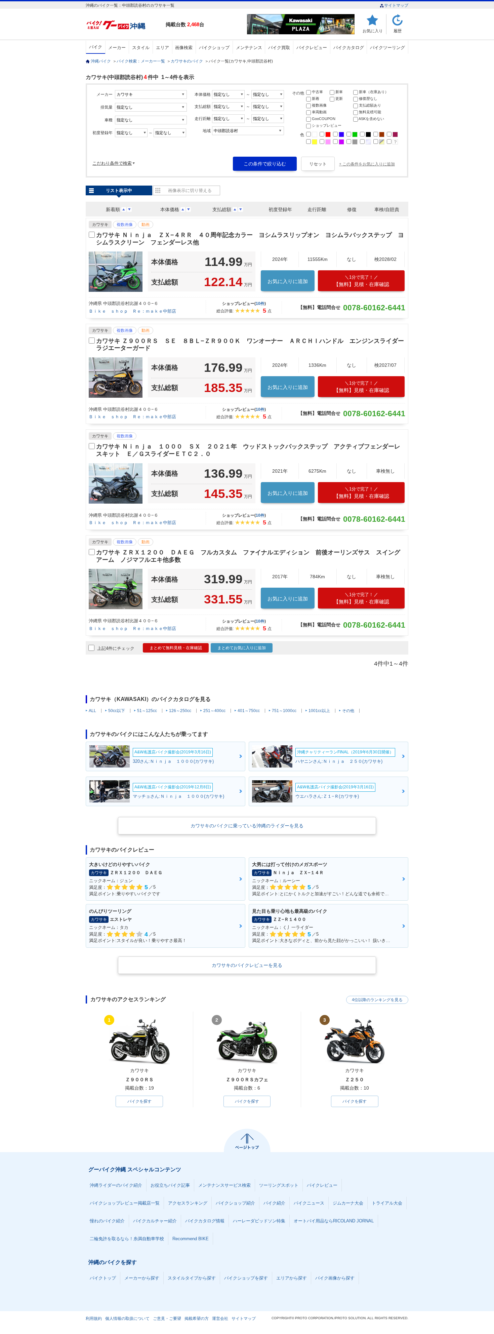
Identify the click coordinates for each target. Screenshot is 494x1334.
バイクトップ (103, 1278)
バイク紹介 (274, 1203)
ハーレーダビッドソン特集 (259, 1220)
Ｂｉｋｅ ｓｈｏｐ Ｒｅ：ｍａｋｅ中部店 (132, 311)
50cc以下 (116, 710)
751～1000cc (284, 710)
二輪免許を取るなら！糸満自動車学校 (127, 1238)
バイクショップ (214, 47)
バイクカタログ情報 (204, 1220)
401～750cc (249, 710)
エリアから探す (291, 1278)
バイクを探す (139, 1101)
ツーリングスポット (278, 1185)
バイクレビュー (311, 47)
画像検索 (184, 47)
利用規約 (94, 1318)
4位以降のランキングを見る (377, 999)
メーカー (117, 47)
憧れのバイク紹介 (107, 1220)
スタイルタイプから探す (192, 1278)
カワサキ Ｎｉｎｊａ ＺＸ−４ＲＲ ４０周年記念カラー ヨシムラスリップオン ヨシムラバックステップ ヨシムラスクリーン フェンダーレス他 (250, 239)
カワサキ (100, 224)
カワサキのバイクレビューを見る (247, 965)
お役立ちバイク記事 (170, 1185)
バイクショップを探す (246, 1278)
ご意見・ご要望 (167, 1318)
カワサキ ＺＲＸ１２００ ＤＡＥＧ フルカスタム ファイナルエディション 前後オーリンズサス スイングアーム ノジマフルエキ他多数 (248, 556)
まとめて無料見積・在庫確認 (176, 647)
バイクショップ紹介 (235, 1203)
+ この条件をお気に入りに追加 (367, 164)
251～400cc (214, 710)
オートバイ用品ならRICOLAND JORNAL (334, 1220)
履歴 (398, 31)
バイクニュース (309, 1203)
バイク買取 (279, 47)
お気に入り (373, 31)
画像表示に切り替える (190, 190)
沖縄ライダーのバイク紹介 (116, 1185)
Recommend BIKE (190, 1238)
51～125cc (147, 710)
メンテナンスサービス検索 (224, 1185)
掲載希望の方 (196, 1318)
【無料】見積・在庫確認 (361, 281)
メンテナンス (249, 47)
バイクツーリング (387, 47)
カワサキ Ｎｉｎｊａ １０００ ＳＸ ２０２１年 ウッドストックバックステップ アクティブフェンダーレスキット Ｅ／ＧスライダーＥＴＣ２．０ (248, 450)
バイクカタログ (348, 47)
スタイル (141, 47)
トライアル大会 (387, 1203)
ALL (92, 710)
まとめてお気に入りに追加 (241, 647)
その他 (348, 710)
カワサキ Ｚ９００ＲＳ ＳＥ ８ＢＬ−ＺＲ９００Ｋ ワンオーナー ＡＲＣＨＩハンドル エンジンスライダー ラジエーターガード (250, 345)
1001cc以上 (319, 710)
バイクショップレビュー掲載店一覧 (125, 1203)
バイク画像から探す (335, 1278)
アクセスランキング (187, 1203)
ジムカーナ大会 (348, 1203)
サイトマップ (396, 5)
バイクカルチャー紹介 (155, 1220)
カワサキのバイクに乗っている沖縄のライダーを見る (247, 825)
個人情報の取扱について (127, 1318)
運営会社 (220, 1318)
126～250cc (180, 710)
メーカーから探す (141, 1278)
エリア (162, 47)
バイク (95, 46)
